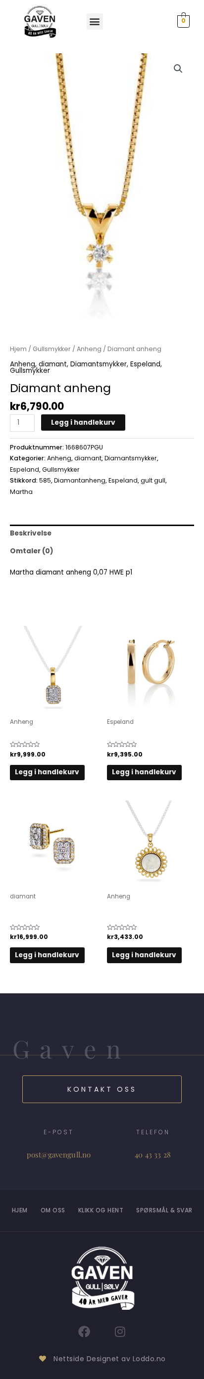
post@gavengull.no (59, 1154)
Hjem (18, 349)
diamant (53, 364)
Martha (21, 492)
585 (45, 480)
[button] (95, 21)
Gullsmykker (52, 349)
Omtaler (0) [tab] (31, 551)
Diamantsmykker (98, 364)
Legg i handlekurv (83, 422)
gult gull (153, 480)
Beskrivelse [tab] (30, 533)
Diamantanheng (79, 480)
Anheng (89, 349)
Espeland (145, 364)
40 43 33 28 (153, 1154)
